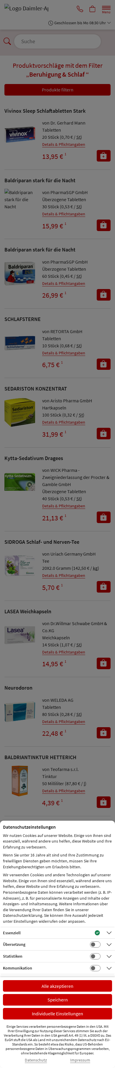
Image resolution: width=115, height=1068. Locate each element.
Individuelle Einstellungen (57, 1014)
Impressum (80, 1060)
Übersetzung (14, 944)
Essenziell (12, 932)
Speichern (57, 1000)
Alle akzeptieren (57, 986)
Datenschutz (36, 1060)
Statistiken (12, 956)
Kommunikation (17, 968)
